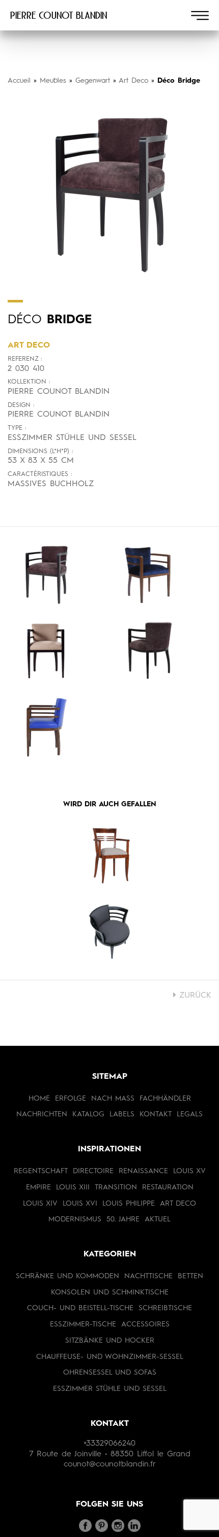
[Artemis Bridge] (109, 932)
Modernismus (74, 1219)
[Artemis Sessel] (109, 855)
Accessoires (145, 1324)
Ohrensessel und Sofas (109, 1372)
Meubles (53, 80)
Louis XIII (73, 1187)
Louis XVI (80, 1203)
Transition (116, 1187)
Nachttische (148, 1276)
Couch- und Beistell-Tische (80, 1308)
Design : (21, 405)
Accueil (19, 80)
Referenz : (25, 359)
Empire (38, 1187)
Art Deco (133, 80)
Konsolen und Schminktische (110, 1292)
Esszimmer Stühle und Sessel (110, 1388)
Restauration (168, 1187)
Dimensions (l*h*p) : (40, 451)
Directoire (93, 1171)
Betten (190, 1276)
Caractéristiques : (40, 474)
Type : (17, 428)
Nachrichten (41, 1114)
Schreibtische (165, 1308)
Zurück (193, 996)
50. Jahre (123, 1219)
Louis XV (189, 1171)
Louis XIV (40, 1203)
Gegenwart (92, 80)
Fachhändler (165, 1098)
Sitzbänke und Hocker (109, 1340)
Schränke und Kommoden (67, 1276)
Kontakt (156, 1114)
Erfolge (70, 1098)
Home (39, 1098)
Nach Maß (112, 1098)
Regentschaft (41, 1171)
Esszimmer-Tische (83, 1324)
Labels (122, 1114)
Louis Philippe (128, 1203)
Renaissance (143, 1171)
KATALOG (88, 1114)
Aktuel (158, 1219)
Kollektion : (29, 382)
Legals (190, 1114)
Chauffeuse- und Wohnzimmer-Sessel (109, 1356)
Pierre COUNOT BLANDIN (58, 15)
